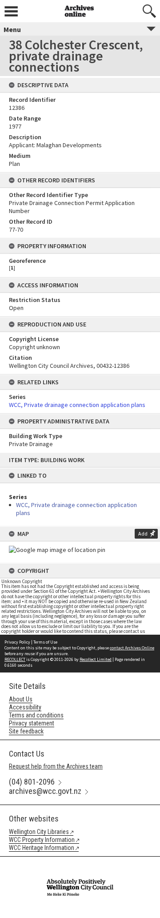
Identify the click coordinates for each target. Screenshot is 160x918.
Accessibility (25, 707)
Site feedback (26, 731)
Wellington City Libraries (39, 831)
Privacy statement (31, 723)
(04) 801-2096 (32, 781)
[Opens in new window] (80, 862)
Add (143, 533)
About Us (20, 699)
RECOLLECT (14, 659)
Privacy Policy (17, 642)
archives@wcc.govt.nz (45, 791)
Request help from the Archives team (56, 766)
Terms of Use (45, 642)
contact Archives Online (132, 648)
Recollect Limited (96, 659)
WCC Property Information (42, 839)
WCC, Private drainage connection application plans (77, 405)
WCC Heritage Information (41, 847)
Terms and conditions (36, 715)
